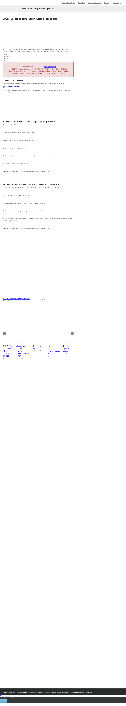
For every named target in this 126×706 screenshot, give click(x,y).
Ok (3, 701)
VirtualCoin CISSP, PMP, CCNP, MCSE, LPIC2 (16, 299)
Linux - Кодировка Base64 (37, 346)
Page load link (4, 696)
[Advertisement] (38, 34)
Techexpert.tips (50, 67)
